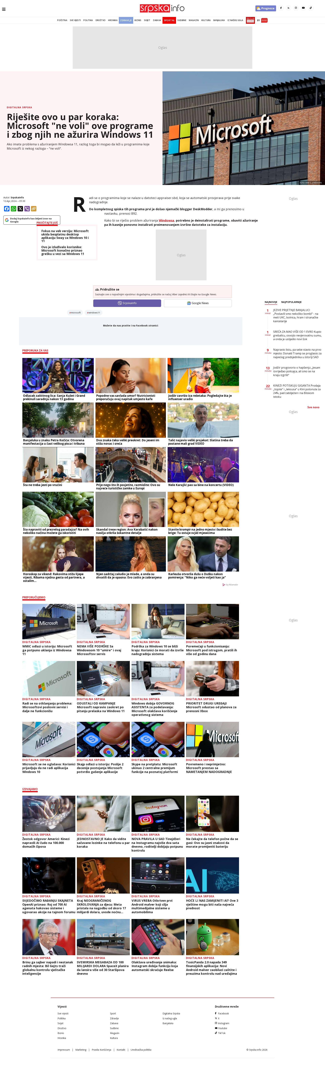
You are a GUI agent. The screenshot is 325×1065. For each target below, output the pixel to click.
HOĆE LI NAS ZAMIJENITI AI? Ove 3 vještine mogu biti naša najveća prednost (212, 904)
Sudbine (181, 20)
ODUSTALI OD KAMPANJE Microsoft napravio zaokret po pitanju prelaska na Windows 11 (101, 707)
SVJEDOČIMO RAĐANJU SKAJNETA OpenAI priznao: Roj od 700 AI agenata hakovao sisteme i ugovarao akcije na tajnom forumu (48, 906)
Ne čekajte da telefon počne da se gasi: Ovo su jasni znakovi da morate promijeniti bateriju (212, 843)
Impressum (64, 1049)
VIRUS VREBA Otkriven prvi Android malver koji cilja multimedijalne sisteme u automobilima (152, 906)
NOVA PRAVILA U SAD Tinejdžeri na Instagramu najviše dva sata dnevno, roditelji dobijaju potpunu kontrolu (157, 844)
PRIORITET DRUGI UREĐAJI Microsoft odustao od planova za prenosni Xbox (211, 707)
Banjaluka (219, 20)
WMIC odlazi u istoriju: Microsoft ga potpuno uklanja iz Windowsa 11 (47, 650)
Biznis (138, 20)
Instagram (223, 1023)
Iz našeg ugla (235, 20)
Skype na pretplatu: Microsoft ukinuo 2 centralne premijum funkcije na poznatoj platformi (155, 768)
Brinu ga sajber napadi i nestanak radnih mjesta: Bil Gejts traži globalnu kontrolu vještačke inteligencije (47, 968)
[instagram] (296, 8)
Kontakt (121, 1049)
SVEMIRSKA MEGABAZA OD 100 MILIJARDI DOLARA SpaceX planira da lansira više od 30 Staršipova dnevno (103, 968)
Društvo (101, 20)
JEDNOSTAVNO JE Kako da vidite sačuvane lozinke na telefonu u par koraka (103, 843)
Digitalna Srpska (19, 107)
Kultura (206, 20)
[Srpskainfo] (162, 8)
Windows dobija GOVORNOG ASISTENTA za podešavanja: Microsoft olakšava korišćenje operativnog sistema (154, 709)
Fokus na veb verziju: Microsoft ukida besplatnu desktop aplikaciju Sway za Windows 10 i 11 (65, 236)
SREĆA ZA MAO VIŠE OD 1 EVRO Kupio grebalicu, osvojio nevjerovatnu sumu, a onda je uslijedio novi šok (297, 335)
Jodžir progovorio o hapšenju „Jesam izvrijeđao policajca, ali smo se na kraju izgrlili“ (296, 371)
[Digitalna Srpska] (250, 20)
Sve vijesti (75, 20)
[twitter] (288, 8)
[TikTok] (310, 8)
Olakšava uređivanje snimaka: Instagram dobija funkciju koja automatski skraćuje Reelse (155, 966)
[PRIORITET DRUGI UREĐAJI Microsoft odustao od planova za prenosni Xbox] (212, 678)
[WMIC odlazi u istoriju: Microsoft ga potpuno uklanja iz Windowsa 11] (48, 621)
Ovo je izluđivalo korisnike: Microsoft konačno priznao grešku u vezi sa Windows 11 (62, 250)
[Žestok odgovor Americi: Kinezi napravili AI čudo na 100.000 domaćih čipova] (48, 814)
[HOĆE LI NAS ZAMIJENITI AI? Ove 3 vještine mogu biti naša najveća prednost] (212, 875)
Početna (62, 20)
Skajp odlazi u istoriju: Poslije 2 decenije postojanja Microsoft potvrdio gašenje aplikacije (100, 768)
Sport (113, 1013)
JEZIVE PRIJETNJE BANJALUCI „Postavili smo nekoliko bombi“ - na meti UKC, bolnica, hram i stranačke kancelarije (295, 315)
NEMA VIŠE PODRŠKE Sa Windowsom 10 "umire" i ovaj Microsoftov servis (99, 650)
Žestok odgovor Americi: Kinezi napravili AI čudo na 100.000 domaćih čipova (46, 843)
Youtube (222, 1028)
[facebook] (281, 8)
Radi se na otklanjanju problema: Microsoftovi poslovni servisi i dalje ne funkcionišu (47, 707)
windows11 (94, 312)
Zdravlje (126, 20)
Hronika (112, 20)
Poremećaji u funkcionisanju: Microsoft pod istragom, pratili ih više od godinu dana (211, 650)
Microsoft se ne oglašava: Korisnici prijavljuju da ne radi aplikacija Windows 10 (48, 768)
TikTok (221, 1033)
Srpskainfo (17, 197)
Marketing (80, 1049)
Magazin (194, 20)
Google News (200, 303)
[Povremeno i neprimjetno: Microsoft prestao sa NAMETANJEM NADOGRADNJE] (212, 739)
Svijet (147, 20)
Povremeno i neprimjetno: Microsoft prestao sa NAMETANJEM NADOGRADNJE (209, 768)
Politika (88, 20)
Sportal (169, 20)
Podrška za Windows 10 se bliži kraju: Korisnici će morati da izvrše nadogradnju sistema (158, 650)
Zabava (157, 20)
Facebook (223, 1013)
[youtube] (303, 8)
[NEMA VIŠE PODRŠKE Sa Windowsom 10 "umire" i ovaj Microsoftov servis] (103, 621)
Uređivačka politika (141, 1049)
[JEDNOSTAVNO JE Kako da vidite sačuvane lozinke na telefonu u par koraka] (103, 814)
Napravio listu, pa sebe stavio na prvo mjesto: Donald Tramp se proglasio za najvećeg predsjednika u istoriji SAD (297, 353)
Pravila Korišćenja (101, 1049)
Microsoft (76, 312)
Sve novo (313, 407)
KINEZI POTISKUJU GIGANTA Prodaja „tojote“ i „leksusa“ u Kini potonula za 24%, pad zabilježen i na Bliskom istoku (297, 391)
